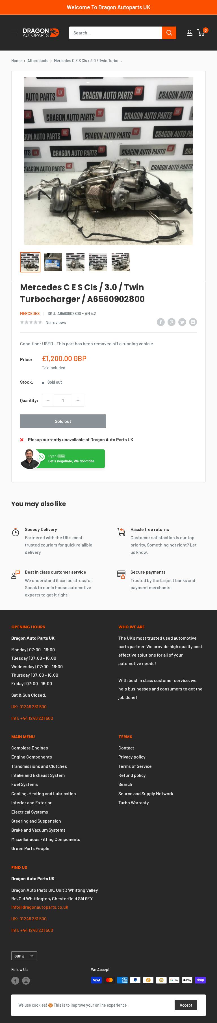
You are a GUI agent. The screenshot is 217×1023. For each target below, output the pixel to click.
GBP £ (19, 956)
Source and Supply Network (145, 793)
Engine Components (31, 756)
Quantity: (29, 400)
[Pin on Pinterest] (171, 321)
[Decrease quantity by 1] (48, 400)
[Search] (169, 33)
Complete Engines (29, 747)
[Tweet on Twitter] (182, 321)
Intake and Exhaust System (38, 775)
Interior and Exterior (31, 802)
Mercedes (30, 313)
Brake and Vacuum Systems (38, 829)
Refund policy (132, 775)
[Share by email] (193, 321)
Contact (126, 747)
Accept (186, 1005)
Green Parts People (30, 848)
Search (125, 784)
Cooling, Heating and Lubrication (43, 793)
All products (37, 60)
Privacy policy (132, 756)
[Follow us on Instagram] (26, 981)
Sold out (63, 421)
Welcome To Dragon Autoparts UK (108, 7)
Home (16, 60)
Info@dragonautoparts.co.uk (39, 907)
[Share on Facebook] (161, 321)
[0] (201, 32)
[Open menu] (14, 33)
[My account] (189, 33)
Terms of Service (135, 766)
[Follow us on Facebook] (15, 981)
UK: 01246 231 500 (29, 706)
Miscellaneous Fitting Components (45, 839)
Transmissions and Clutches (39, 766)
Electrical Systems (29, 811)
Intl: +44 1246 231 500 (32, 718)
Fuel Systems (24, 784)
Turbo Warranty (133, 802)
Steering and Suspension (36, 820)
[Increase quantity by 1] (78, 400)
